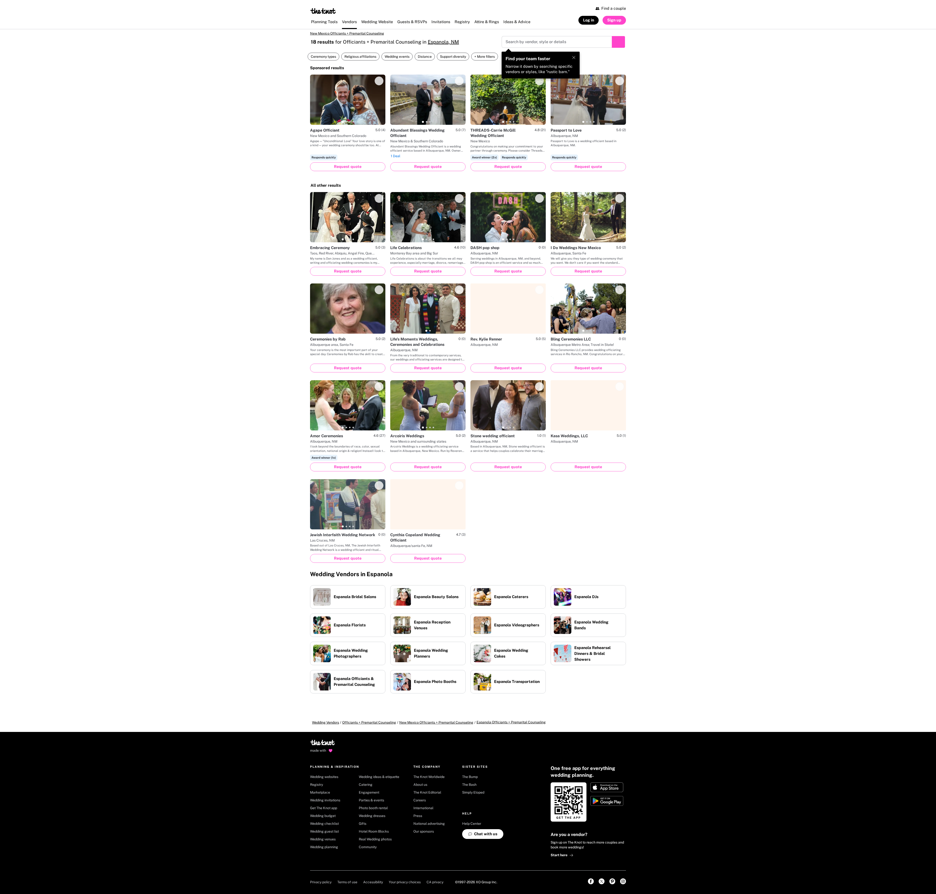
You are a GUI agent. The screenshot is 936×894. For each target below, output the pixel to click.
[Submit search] (618, 45)
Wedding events (397, 60)
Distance (425, 60)
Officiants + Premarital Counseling (369, 726)
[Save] (379, 84)
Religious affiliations (360, 60)
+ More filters (484, 60)
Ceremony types (323, 60)
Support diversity (453, 60)
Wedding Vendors (325, 726)
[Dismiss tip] (574, 61)
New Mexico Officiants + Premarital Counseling (353, 35)
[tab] (343, 125)
